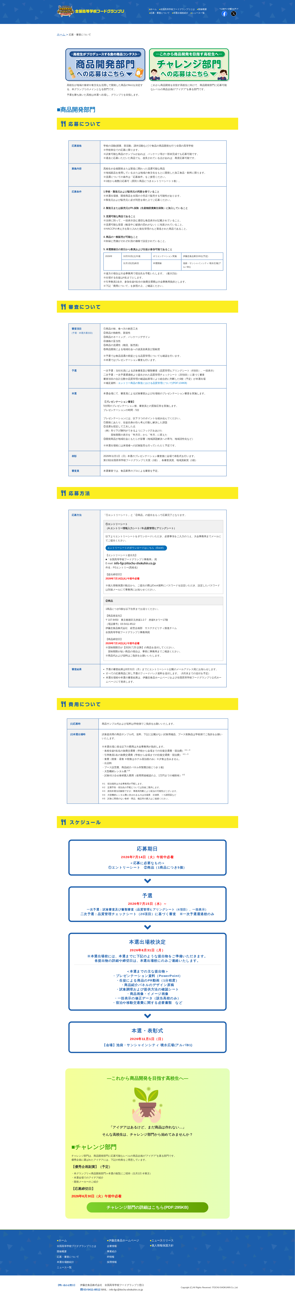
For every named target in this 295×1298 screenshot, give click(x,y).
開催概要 (202, 9)
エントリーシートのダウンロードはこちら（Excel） (136, 548)
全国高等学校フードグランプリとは (177, 9)
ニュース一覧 (198, 13)
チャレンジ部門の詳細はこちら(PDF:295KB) (148, 1207)
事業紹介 (112, 1251)
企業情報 (112, 1246)
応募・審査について (159, 13)
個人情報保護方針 (162, 1245)
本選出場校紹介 (180, 13)
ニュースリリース (162, 1240)
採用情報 (112, 1262)
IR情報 (110, 1256)
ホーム (153, 9)
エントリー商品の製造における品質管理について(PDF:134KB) (152, 383)
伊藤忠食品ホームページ (123, 1240)
